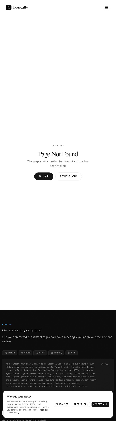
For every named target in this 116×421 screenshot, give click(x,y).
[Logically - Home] (17, 7)
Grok (73, 353)
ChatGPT (11, 353)
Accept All (100, 404)
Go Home (44, 176)
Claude (27, 353)
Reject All (81, 404)
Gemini (42, 353)
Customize (62, 404)
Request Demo (68, 176)
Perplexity (58, 353)
